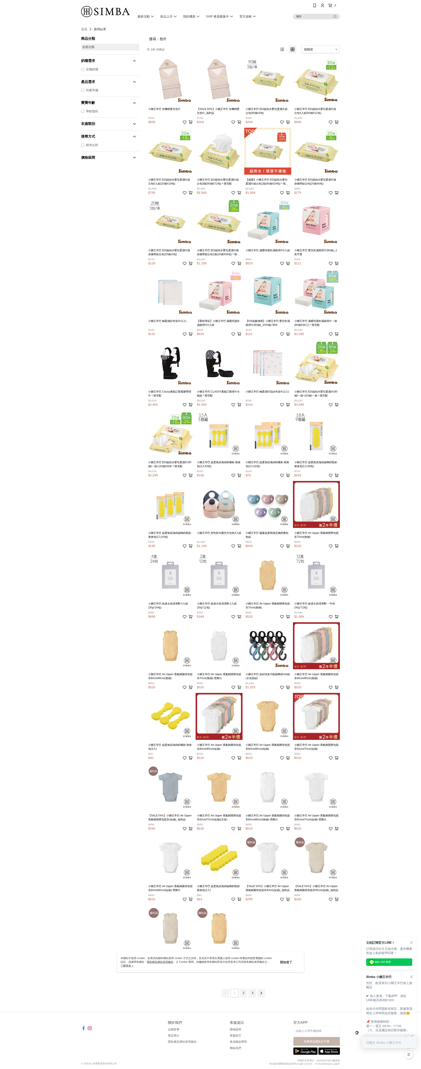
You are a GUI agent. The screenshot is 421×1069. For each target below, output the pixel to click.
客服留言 (235, 1035)
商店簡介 (173, 1035)
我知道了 (286, 962)
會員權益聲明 (238, 1041)
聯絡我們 (235, 1048)
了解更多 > (127, 965)
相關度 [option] (308, 49)
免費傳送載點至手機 (316, 1041)
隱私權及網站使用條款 (182, 1041)
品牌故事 (173, 1029)
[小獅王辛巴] (105, 11)
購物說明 (235, 1029)
